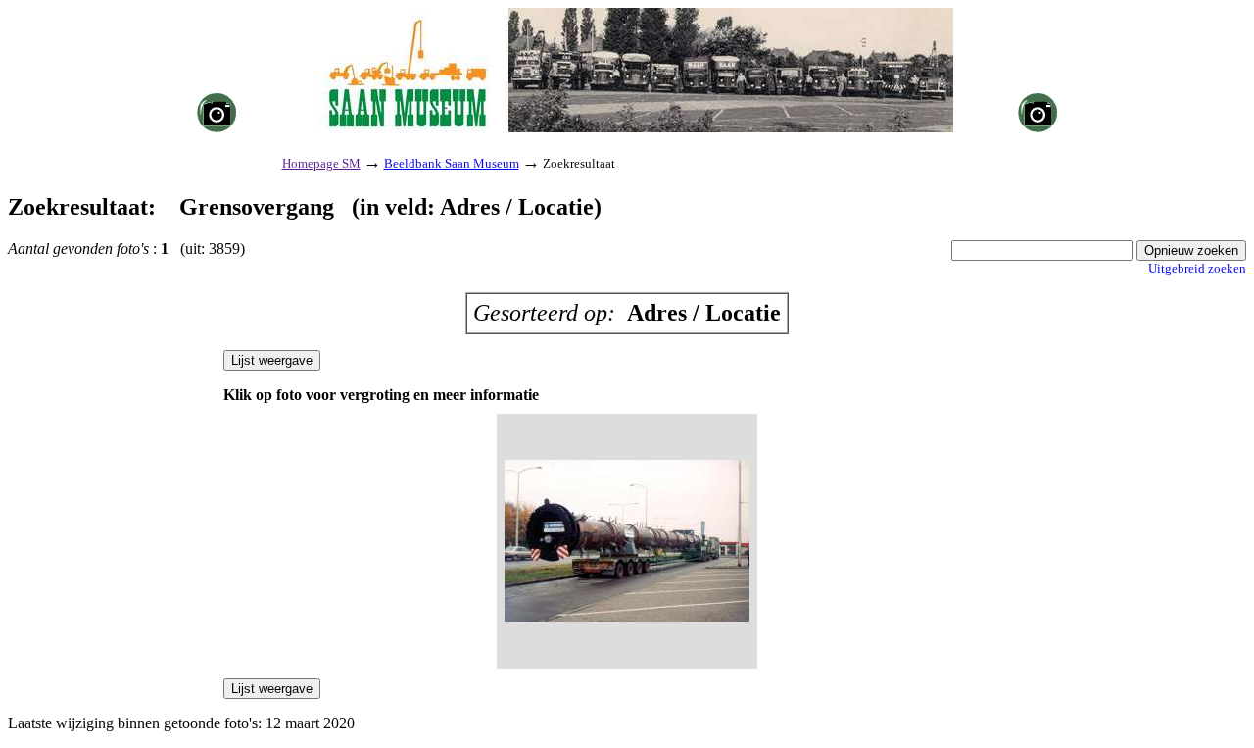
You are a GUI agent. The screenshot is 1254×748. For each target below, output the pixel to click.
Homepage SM (321, 163)
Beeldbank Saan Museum (451, 163)
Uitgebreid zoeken (1197, 268)
